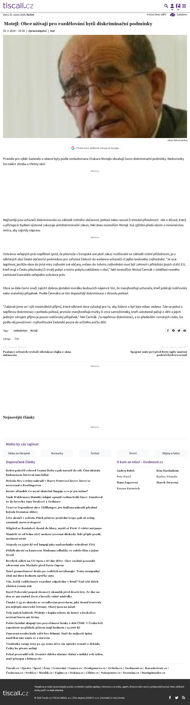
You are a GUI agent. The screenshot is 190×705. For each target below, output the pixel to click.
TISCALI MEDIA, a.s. (62, 697)
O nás (114, 697)
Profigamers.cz (95, 668)
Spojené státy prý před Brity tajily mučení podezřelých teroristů (158, 354)
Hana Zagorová (127, 482)
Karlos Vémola (166, 476)
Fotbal (95, 453)
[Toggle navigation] (184, 5)
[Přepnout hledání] (166, 5)
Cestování (59, 668)
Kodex (121, 697)
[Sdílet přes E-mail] (184, 330)
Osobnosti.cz (134, 668)
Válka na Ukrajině (19, 453)
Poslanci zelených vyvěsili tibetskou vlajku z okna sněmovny (37, 354)
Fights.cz (61, 673)
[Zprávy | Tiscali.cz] (18, 5)
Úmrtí (133, 453)
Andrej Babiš (125, 470)
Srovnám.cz (131, 673)
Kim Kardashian (167, 470)
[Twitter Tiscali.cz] (176, 698)
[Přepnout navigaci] (172, 5)
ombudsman (20, 330)
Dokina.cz (76, 673)
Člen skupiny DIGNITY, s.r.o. (86, 697)
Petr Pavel (124, 476)
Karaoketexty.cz (156, 668)
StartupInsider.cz (153, 673)
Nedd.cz (30, 673)
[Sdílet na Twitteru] (179, 330)
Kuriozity (57, 453)
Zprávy (26, 668)
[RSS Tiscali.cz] (183, 698)
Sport (37, 668)
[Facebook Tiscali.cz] (170, 698)
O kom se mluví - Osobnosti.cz (140, 462)
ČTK (17, 339)
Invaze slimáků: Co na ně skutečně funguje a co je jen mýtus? (47, 491)
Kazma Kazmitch (128, 488)
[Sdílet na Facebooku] (168, 330)
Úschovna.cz (14, 673)
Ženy (46, 668)
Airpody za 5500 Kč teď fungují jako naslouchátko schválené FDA (50, 544)
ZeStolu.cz (115, 668)
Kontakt (105, 697)
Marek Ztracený (167, 482)
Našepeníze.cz (111, 673)
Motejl (33, 330)
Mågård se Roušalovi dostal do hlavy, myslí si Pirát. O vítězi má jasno (54, 528)
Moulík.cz (46, 673)
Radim (30, 14)
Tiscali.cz (12, 668)
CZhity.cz (92, 673)
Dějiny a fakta (171, 453)
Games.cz (75, 668)
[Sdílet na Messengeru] (173, 330)
